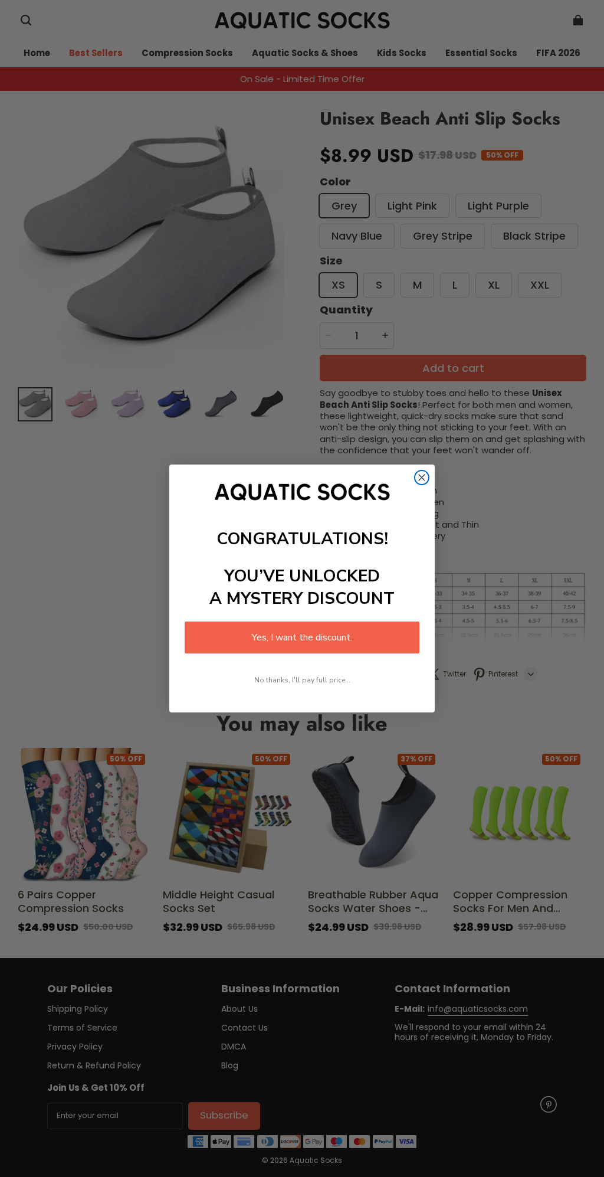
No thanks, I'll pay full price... (302, 680)
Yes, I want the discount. (302, 637)
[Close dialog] (422, 477)
